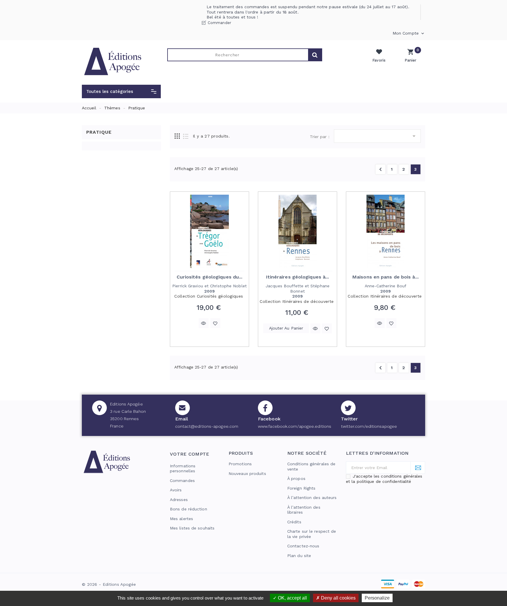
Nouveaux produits (247, 473)
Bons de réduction (188, 509)
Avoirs (176, 490)
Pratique (99, 132)
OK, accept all (292, 597)
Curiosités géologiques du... (210, 277)
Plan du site (299, 555)
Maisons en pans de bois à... (385, 277)
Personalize (377, 597)
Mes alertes (181, 518)
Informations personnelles (182, 468)
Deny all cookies (338, 597)
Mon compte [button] (409, 33)
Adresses (179, 499)
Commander (219, 23)
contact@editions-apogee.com (207, 426)
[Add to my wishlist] (215, 323)
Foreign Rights (301, 488)
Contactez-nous (303, 546)
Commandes (182, 480)
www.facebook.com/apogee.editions (294, 426)
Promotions (240, 463)
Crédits (294, 522)
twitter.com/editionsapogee (369, 426)
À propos (296, 478)
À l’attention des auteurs (312, 497)
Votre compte (189, 454)
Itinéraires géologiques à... (297, 277)
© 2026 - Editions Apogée (109, 584)
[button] (121, 91)
